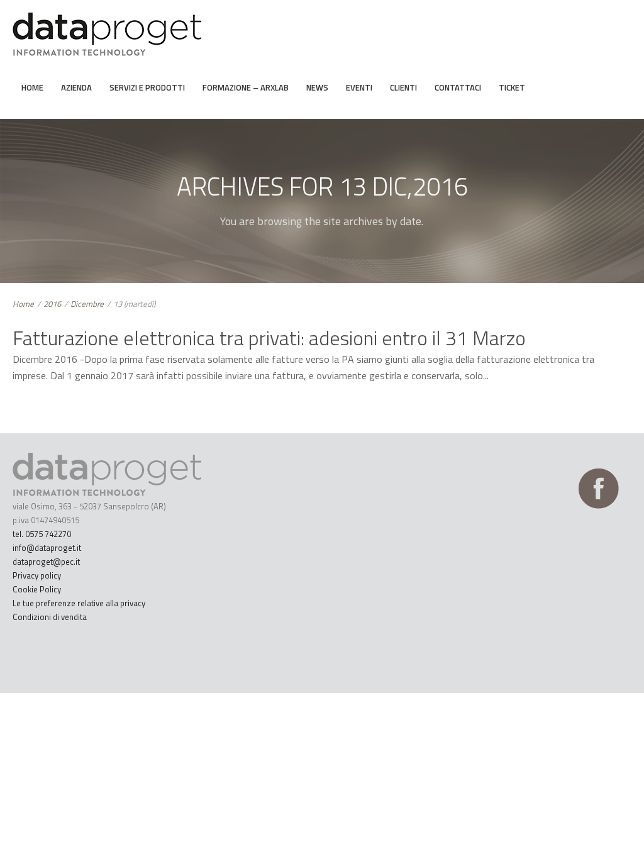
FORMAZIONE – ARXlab (246, 87)
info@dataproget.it (47, 547)
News (317, 87)
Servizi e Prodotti (147, 87)
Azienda (76, 87)
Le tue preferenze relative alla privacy (79, 603)
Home (32, 87)
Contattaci (458, 87)
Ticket (512, 87)
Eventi (359, 87)
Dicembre (87, 303)
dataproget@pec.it (46, 561)
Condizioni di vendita (50, 617)
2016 (52, 303)
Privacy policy (37, 575)
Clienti (403, 87)
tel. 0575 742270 (42, 534)
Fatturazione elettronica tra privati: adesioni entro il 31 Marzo (269, 338)
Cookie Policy (37, 589)
